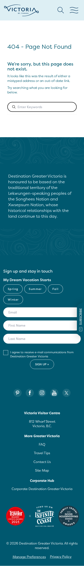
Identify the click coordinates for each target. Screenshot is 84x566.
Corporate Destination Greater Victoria (42, 489)
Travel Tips (42, 453)
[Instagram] (42, 393)
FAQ (42, 444)
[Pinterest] (17, 393)
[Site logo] (21, 10)
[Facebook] (30, 393)
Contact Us (42, 462)
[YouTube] (54, 393)
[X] (66, 393)
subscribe (80, 316)
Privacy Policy (61, 556)
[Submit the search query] (14, 107)
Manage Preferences (29, 557)
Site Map (42, 470)
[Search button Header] (61, 10)
